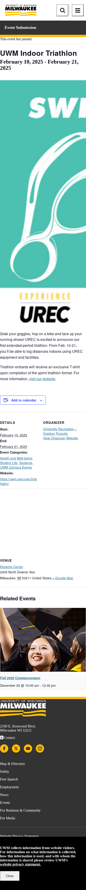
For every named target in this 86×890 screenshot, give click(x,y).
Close (10, 876)
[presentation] (43, 640)
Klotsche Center (11, 566)
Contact (9, 738)
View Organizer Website (60, 438)
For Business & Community (20, 810)
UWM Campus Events (16, 467)
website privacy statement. (20, 864)
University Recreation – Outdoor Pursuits (60, 431)
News (4, 795)
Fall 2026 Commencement (20, 678)
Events (5, 802)
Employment (9, 787)
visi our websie (42, 378)
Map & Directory (12, 764)
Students (25, 462)
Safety (4, 771)
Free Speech (9, 779)
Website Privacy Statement (19, 836)
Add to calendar (23, 400)
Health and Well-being (16, 458)
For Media (7, 818)
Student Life (8, 462)
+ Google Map (63, 578)
